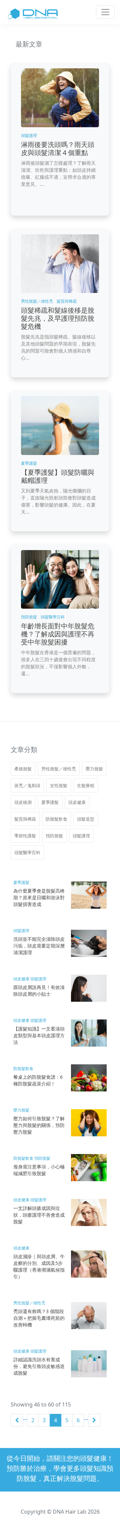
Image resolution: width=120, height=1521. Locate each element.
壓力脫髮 (94, 769)
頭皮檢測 (23, 802)
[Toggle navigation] (105, 12)
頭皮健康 (77, 802)
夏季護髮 (50, 802)
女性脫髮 (58, 785)
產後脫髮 (23, 769)
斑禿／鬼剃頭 (27, 785)
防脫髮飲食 (56, 819)
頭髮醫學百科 (27, 852)
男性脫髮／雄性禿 (58, 769)
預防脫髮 (54, 836)
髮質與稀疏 (25, 819)
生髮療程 (85, 785)
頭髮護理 (81, 836)
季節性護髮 (25, 836)
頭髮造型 (85, 819)
